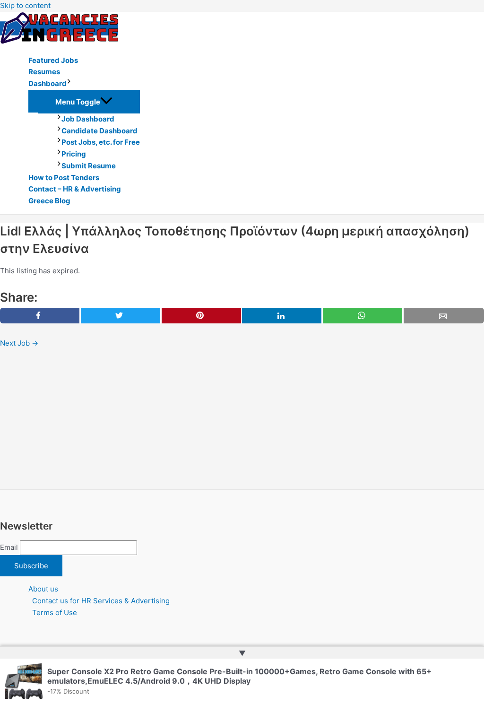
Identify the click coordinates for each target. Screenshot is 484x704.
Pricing (73, 153)
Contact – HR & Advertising (74, 188)
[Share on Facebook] (39, 316)
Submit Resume (88, 165)
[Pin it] (201, 316)
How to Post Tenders (63, 177)
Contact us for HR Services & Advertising (101, 600)
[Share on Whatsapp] (362, 316)
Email (9, 547)
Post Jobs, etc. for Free (100, 142)
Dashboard (47, 83)
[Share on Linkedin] (281, 316)
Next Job (19, 343)
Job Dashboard (87, 118)
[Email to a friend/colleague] (444, 316)
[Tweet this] (120, 316)
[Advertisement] (242, 419)
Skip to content (25, 5)
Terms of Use (54, 612)
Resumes (44, 71)
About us (43, 588)
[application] (69, 84)
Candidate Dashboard (99, 130)
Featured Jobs (53, 60)
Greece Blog (49, 200)
